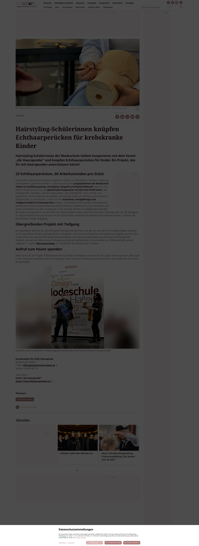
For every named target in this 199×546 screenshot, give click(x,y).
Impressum (71, 543)
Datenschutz (62, 543)
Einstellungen (94, 543)
